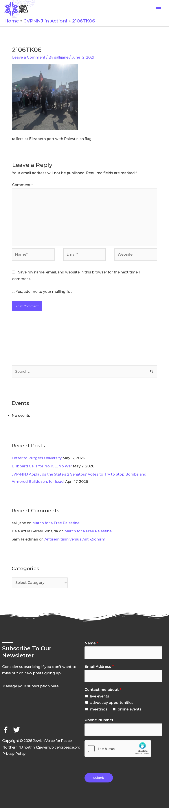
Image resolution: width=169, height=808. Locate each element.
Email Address (99, 666)
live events (99, 696)
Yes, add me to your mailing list (43, 291)
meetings (99, 709)
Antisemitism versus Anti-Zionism (74, 539)
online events (129, 709)
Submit (98, 777)
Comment (22, 185)
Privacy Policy (14, 753)
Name (91, 643)
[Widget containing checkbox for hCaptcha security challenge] (117, 748)
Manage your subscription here (30, 686)
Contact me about (102, 689)
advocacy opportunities (111, 702)
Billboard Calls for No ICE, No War (42, 466)
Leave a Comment (28, 57)
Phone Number (99, 720)
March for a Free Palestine (55, 523)
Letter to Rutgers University (37, 458)
